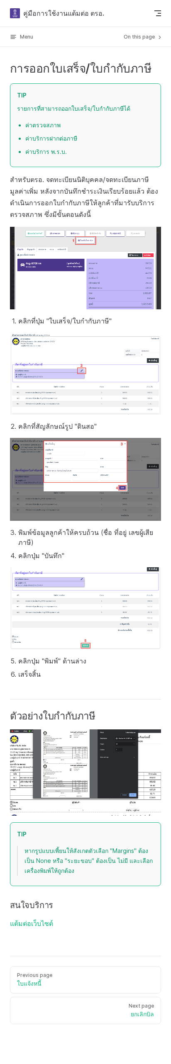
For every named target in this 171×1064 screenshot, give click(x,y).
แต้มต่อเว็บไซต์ (31, 923)
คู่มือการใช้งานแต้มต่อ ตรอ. (63, 13)
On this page (140, 37)
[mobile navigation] (158, 13)
